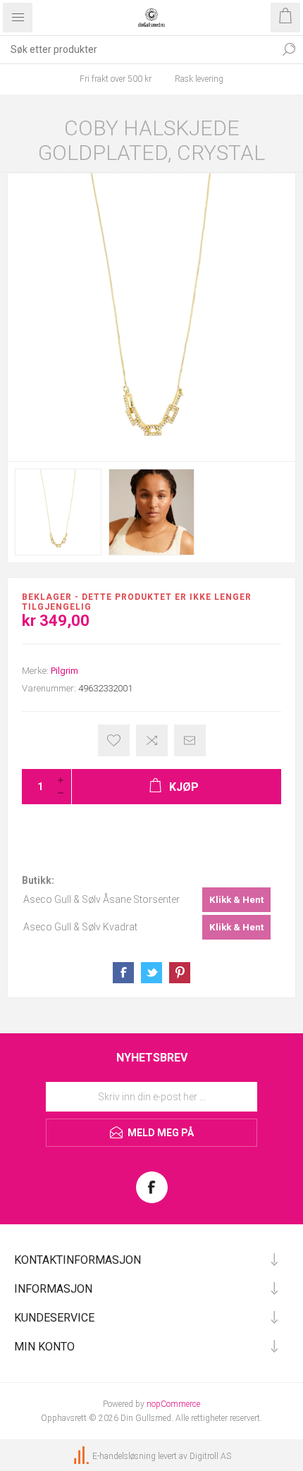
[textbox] (137, 49)
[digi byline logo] (82, 1456)
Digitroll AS (210, 1456)
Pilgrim (64, 670)
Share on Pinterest (179, 972)
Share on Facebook (123, 972)
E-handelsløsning (124, 1456)
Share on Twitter (151, 972)
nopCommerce (173, 1404)
